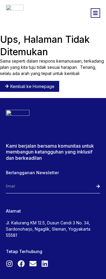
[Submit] (90, 186)
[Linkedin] (44, 263)
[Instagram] (9, 263)
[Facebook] (21, 263)
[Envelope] (33, 263)
